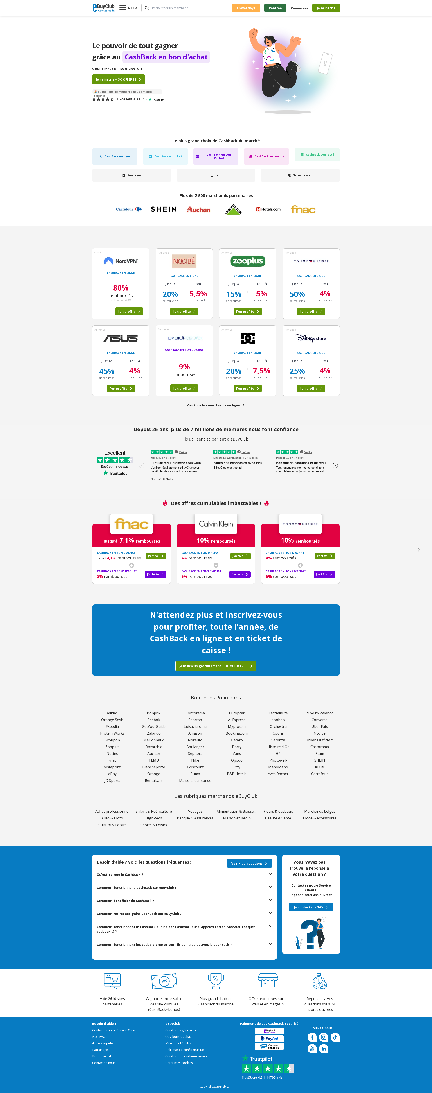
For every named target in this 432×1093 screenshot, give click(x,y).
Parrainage (100, 1050)
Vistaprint (112, 767)
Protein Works (112, 733)
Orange (153, 773)
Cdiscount (195, 767)
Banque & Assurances (195, 818)
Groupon (112, 740)
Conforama (195, 713)
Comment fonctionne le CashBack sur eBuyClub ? (136, 887)
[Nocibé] (184, 261)
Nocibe (320, 733)
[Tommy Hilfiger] (311, 261)
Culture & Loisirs (112, 824)
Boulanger (195, 746)
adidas (112, 713)
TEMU (153, 760)
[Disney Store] (311, 338)
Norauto (195, 740)
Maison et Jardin (237, 818)
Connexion (299, 8)
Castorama (319, 746)
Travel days (245, 8)
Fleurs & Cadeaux (278, 811)
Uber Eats (319, 726)
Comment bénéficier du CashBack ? (125, 900)
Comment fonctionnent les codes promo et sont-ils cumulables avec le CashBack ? (164, 944)
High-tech (153, 818)
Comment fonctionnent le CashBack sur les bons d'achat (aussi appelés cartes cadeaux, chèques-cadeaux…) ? (177, 929)
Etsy (236, 767)
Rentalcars (154, 780)
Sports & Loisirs (153, 824)
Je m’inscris (326, 8)
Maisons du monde (195, 780)
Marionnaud (153, 740)
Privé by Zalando (320, 713)
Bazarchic (154, 746)
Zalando (154, 733)
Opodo (237, 760)
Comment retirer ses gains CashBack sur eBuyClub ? (139, 914)
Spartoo (195, 719)
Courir (278, 733)
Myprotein (237, 726)
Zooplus (112, 746)
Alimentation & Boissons (237, 811)
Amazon (195, 733)
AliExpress (236, 719)
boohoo (278, 719)
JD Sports (112, 780)
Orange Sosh (112, 719)
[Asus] (120, 338)
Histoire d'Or (278, 746)
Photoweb (278, 760)
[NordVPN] (121, 261)
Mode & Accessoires (319, 818)
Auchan (153, 753)
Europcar (237, 713)
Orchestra (278, 726)
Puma (195, 773)
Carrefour (319, 773)
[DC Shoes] (247, 338)
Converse (320, 719)
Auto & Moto (112, 818)
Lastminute (278, 713)
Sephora (195, 753)
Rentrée (275, 8)
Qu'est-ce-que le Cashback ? (120, 874)
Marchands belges (319, 811)
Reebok (153, 719)
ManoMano (278, 767)
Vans (237, 753)
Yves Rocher (278, 773)
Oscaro (237, 740)
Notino (112, 753)
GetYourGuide (154, 726)
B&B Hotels (236, 773)
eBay (112, 773)
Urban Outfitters (320, 740)
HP (278, 753)
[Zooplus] (247, 261)
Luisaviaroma (195, 726)
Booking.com (237, 733)
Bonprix (153, 713)
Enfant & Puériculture (153, 811)
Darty (236, 746)
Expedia (112, 726)
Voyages (195, 811)
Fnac (112, 760)
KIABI (319, 767)
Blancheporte (153, 767)
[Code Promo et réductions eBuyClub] (103, 8)
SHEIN (319, 760)
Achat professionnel (112, 811)
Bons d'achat (101, 1056)
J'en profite (182, 311)
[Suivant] (419, 550)
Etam (319, 753)
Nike (195, 760)
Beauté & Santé (278, 818)
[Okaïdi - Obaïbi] (184, 338)
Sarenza (278, 740)
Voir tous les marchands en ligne (213, 405)
